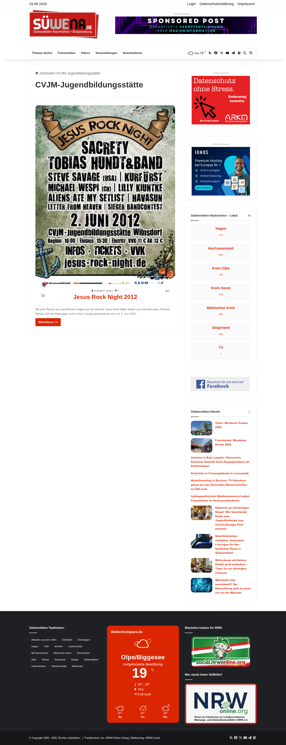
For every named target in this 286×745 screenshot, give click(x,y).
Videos (85, 52)
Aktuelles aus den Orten (44, 639)
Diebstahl (67, 639)
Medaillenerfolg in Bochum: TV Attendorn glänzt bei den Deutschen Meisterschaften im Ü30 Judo (219, 484)
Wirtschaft (77, 666)
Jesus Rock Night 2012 (105, 297)
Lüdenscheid (75, 646)
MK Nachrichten (39, 653)
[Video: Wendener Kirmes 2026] (201, 428)
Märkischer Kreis (62, 653)
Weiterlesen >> (48, 322)
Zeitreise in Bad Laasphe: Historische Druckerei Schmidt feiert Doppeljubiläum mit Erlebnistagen (220, 461)
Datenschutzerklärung (217, 4)
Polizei (45, 659)
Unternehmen (38, 666)
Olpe (33, 659)
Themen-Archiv (42, 52)
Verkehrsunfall (59, 666)
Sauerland (60, 659)
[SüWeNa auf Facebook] (220, 389)
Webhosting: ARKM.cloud (145, 737)
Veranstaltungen (106, 52)
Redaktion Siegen (103, 290)
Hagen (35, 646)
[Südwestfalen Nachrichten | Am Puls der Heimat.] (64, 24)
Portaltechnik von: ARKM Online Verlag (106, 737)
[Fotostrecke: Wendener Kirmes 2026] (201, 445)
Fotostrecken (66, 52)
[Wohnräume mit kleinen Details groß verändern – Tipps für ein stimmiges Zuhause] (201, 565)
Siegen (75, 659)
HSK (46, 646)
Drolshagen (84, 639)
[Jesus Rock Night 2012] (105, 204)
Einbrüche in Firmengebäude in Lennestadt (220, 473)
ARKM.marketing (182, 14)
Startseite (46, 73)
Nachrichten (83, 653)
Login (191, 4)
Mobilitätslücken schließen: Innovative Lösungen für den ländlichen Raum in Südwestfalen (229, 544)
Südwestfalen (91, 659)
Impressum (246, 4)
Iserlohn (58, 646)
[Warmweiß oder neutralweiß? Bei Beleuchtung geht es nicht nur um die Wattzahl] (201, 585)
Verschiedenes (132, 52)
